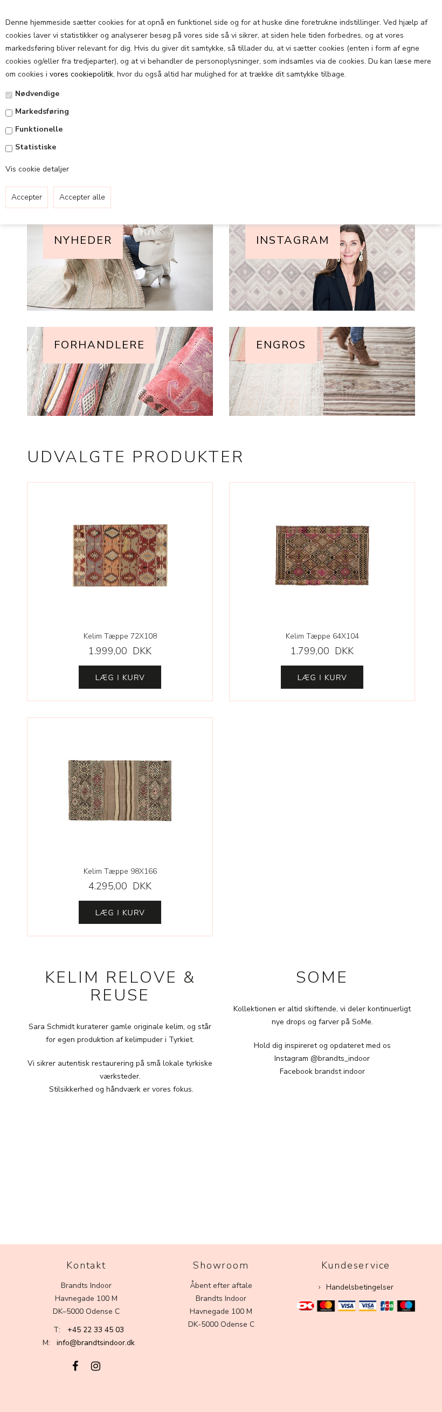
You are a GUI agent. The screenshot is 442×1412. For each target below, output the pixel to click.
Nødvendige (37, 93)
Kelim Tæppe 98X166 (120, 871)
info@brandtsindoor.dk (96, 1343)
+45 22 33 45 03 (95, 1330)
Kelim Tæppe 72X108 (120, 636)
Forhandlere (99, 345)
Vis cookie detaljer (37, 169)
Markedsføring (42, 111)
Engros (281, 345)
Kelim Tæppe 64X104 (322, 636)
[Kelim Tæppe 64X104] (322, 555)
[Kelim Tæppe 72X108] (120, 555)
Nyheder (83, 240)
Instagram (292, 240)
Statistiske (35, 147)
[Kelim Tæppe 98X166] (120, 791)
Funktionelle (39, 129)
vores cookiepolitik (81, 74)
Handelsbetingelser (359, 1287)
